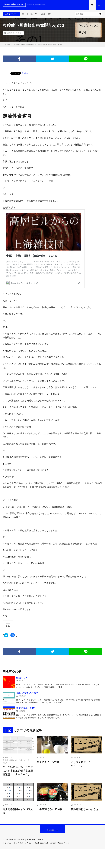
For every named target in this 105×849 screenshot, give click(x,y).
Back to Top (52, 830)
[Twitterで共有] (52, 59)
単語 (6, 760)
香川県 (30, 13)
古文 (25, 760)
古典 (20, 760)
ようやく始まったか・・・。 (81, 763)
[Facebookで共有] (19, 59)
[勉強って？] (9, 682)
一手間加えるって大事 (49, 809)
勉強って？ (21, 677)
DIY (37, 13)
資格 (50, 13)
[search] (100, 14)
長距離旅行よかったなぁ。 (86, 809)
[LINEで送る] (85, 59)
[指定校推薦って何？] (9, 712)
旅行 (43, 13)
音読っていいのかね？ (27, 693)
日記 (19, 33)
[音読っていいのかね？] (9, 697)
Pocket (25, 73)
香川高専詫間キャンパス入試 (18, 811)
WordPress (63, 843)
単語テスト (13, 760)
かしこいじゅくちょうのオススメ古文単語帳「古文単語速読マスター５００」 (18, 770)
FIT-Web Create (39, 843)
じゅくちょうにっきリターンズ (32, 839)
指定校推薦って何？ (26, 708)
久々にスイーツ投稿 (48, 761)
